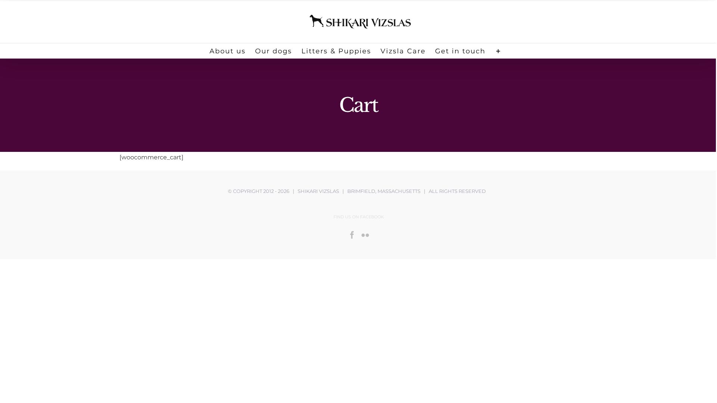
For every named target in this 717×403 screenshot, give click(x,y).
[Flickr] (365, 235)
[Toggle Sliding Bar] (498, 50)
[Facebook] (352, 235)
